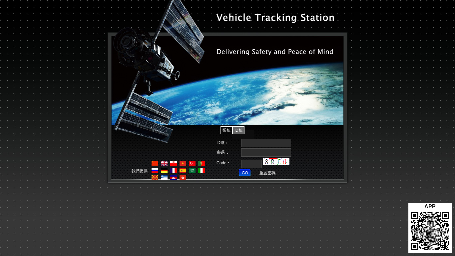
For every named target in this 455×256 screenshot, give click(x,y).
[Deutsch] (163, 171)
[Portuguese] (201, 164)
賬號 (226, 130)
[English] (163, 164)
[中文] (154, 164)
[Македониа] (154, 179)
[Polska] (173, 164)
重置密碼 (267, 173)
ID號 (238, 130)
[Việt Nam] (182, 164)
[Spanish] (182, 171)
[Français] (173, 171)
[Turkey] (191, 164)
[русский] (154, 171)
